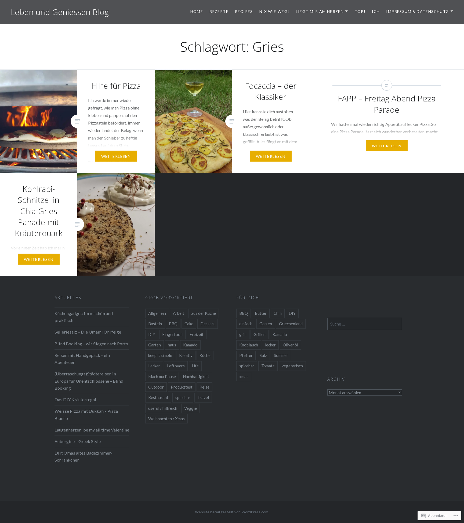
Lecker (154, 365)
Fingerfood (172, 334)
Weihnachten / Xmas (166, 418)
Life (195, 365)
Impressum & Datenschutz (417, 11)
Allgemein (157, 313)
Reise (204, 387)
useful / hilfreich (162, 408)
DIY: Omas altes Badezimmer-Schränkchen (84, 456)
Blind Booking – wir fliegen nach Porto (91, 343)
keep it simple (160, 355)
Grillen (259, 334)
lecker (270, 344)
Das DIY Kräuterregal (75, 399)
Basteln (155, 323)
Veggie (190, 408)
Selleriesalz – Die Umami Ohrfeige (88, 331)
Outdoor (156, 387)
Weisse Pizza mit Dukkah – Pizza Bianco (86, 414)
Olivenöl (290, 344)
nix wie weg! (274, 11)
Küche (205, 355)
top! (360, 11)
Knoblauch (248, 344)
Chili (278, 313)
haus (172, 344)
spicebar (182, 397)
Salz (263, 355)
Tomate (268, 365)
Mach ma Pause (162, 376)
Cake (188, 323)
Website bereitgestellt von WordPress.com (231, 512)
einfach (245, 323)
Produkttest (182, 387)
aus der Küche (203, 313)
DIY (151, 334)
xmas (243, 376)
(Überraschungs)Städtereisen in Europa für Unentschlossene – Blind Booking (89, 380)
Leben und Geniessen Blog (60, 11)
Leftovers (176, 365)
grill (243, 334)
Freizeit (197, 334)
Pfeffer (246, 355)
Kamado (190, 344)
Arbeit (178, 313)
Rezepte (219, 11)
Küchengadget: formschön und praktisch (84, 317)
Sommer (281, 355)
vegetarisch (292, 365)
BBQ (173, 323)
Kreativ (186, 355)
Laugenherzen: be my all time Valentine (92, 429)
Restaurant (158, 397)
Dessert (207, 323)
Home (196, 11)
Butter (261, 313)
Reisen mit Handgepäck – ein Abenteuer (82, 359)
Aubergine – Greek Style (78, 441)
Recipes (244, 11)
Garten (154, 344)
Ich (376, 11)
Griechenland (291, 323)
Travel (203, 397)
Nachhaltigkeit (196, 376)
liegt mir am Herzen (320, 11)
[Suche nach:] (364, 323)
